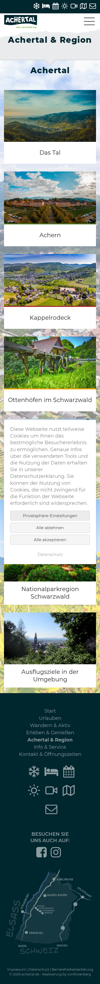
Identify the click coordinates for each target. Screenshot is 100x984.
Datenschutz (39, 969)
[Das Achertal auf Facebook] (41, 856)
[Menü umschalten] (89, 21)
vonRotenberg (79, 974)
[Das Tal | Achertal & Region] (50, 127)
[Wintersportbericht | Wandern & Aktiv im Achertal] (36, 6)
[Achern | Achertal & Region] (50, 208)
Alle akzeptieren (50, 539)
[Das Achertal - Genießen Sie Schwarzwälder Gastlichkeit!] (20, 26)
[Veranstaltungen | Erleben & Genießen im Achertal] (56, 6)
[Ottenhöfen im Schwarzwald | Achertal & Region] (50, 374)
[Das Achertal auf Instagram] (56, 856)
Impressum (16, 969)
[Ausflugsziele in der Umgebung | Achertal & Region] (50, 650)
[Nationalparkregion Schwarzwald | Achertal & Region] (50, 567)
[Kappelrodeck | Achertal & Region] (50, 291)
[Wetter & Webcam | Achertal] (64, 6)
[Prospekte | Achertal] (83, 6)
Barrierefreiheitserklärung (72, 969)
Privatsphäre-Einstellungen (50, 515)
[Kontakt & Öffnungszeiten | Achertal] (92, 6)
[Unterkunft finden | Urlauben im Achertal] (46, 6)
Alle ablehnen (50, 527)
